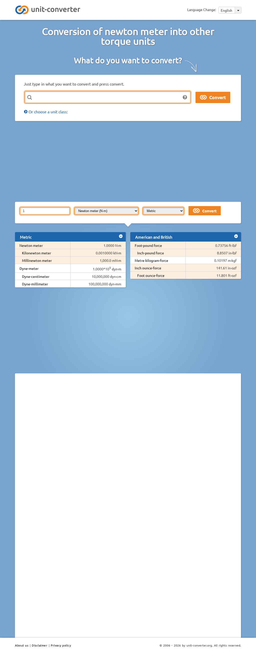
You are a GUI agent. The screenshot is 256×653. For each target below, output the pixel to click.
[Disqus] (128, 445)
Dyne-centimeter (35, 276)
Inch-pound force (150, 253)
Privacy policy (61, 645)
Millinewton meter (37, 260)
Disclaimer (39, 645)
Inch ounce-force (148, 268)
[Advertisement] (135, 161)
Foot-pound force (148, 245)
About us (21, 645)
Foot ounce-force (150, 275)
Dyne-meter (29, 268)
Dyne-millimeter (35, 284)
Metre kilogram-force (151, 260)
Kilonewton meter (36, 253)
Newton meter (31, 245)
